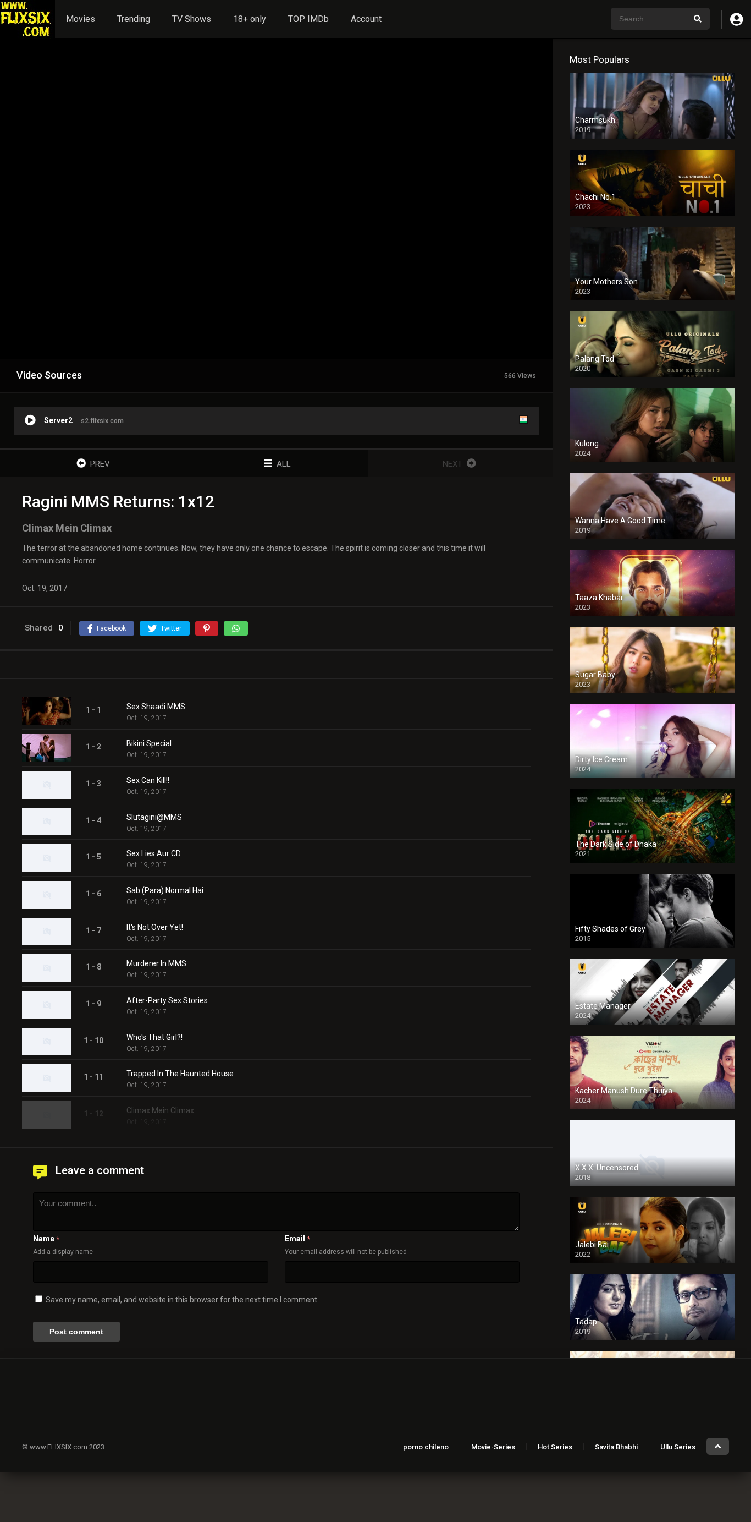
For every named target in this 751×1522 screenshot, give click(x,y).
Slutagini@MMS (154, 817)
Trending (133, 19)
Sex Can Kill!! (147, 780)
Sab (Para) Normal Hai (164, 890)
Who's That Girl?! (154, 1037)
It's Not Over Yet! (154, 927)
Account (366, 19)
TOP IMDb (308, 19)
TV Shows (191, 19)
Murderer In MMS (156, 963)
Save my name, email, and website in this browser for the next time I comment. (182, 1299)
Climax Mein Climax (160, 1110)
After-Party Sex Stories (167, 1000)
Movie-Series (493, 1447)
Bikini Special (149, 743)
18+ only (249, 19)
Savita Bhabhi (616, 1447)
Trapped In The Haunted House (180, 1073)
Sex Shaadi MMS (155, 706)
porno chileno (426, 1447)
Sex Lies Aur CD (153, 853)
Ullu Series (677, 1447)
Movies (80, 19)
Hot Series (555, 1447)
